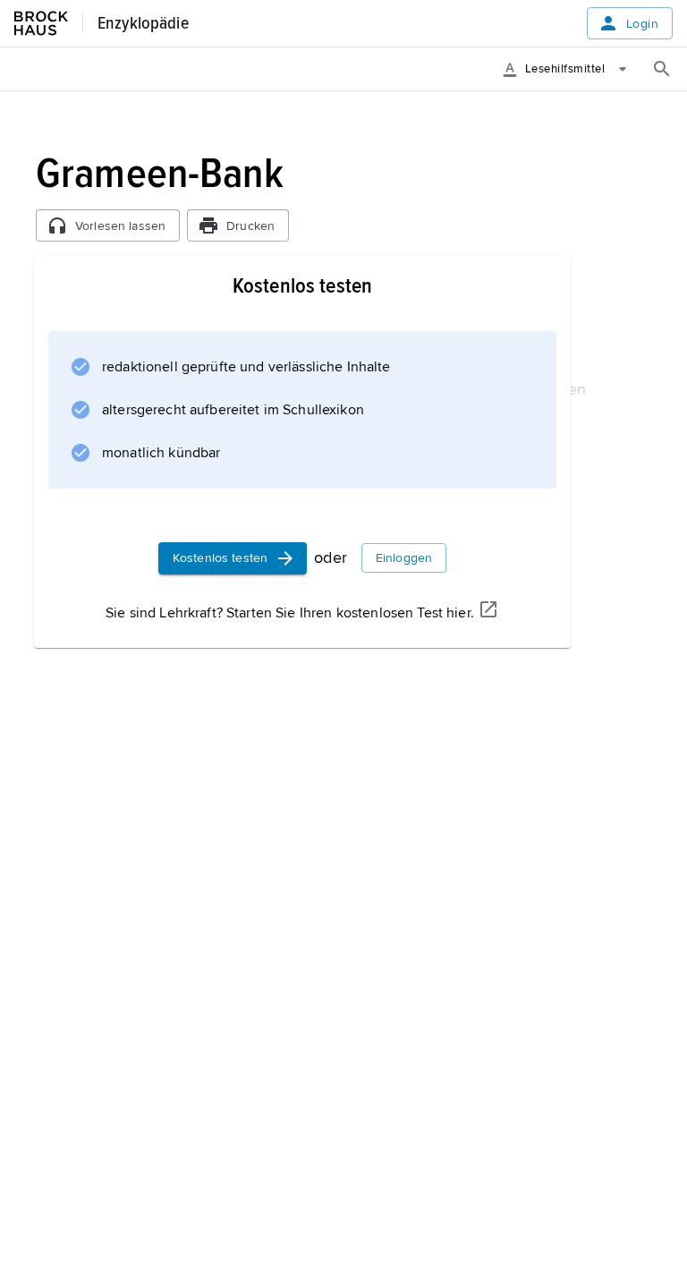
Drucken (250, 226)
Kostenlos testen (220, 558)
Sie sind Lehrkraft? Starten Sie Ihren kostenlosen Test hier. (290, 613)
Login (642, 23)
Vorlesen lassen (120, 226)
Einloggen (404, 558)
